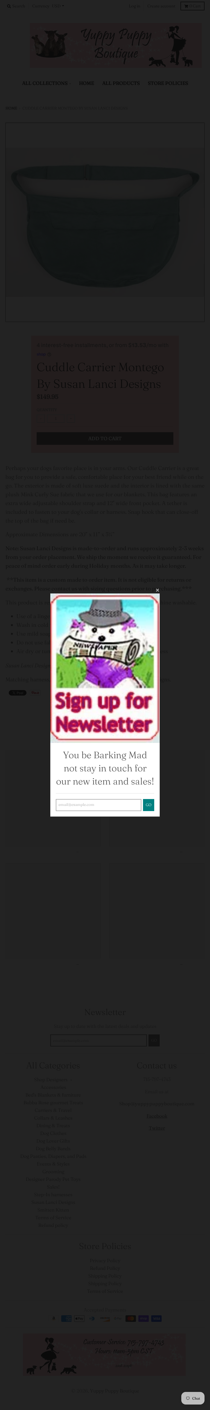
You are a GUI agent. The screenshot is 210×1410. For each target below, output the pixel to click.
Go (148, 805)
